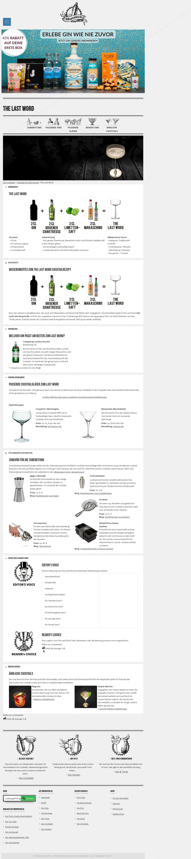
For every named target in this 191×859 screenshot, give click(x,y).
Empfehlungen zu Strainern (117, 517)
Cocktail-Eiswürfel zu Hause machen (96, 548)
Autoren (116, 803)
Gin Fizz (80, 808)
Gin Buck (81, 818)
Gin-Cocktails (9, 182)
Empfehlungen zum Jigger (47, 495)
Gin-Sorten (74, 774)
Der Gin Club (11, 821)
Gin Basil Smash (84, 802)
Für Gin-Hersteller (121, 798)
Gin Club (45, 808)
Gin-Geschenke (12, 842)
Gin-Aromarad (11, 832)
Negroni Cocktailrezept (44, 699)
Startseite (45, 797)
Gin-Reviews (46, 813)
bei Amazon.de (54, 426)
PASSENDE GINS (54, 127)
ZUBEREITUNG (34, 127)
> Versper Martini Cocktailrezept (112, 708)
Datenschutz (118, 814)
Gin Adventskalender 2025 (17, 837)
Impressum (118, 808)
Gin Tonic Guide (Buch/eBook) (18, 816)
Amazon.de (118, 426)
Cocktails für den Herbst (28, 182)
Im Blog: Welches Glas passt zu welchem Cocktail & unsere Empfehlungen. (74, 397)
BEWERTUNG (92, 127)
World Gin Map (12, 826)
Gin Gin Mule (82, 823)
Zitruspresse (45, 546)
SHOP (43, 802)
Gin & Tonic (121, 771)
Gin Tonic (45, 818)
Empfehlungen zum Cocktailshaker (96, 493)
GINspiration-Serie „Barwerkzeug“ (69, 472)
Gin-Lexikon (46, 829)
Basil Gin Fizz (83, 813)
